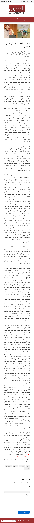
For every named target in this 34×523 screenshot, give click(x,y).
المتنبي (28, 466)
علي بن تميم (27, 468)
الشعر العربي (15, 466)
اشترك (3, 521)
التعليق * (28, 495)
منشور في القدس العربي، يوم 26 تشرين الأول (15, 459)
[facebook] (10, 1)
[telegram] (6, 1)
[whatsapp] (4, 1)
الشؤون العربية (8, 466)
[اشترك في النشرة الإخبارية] (2, 1)
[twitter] (8, 1)
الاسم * (28, 489)
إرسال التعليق (23, 512)
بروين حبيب (22, 466)
